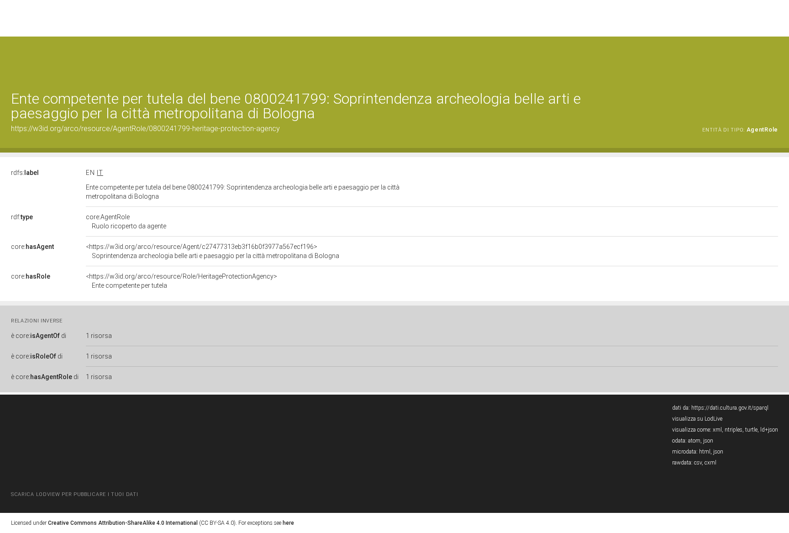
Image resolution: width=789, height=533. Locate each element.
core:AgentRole (126, 221)
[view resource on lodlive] (773, 59)
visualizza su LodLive (697, 419)
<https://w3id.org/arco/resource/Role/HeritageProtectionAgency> (181, 281)
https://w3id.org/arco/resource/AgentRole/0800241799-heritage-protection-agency (145, 128)
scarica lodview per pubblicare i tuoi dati (74, 494)
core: (32, 246)
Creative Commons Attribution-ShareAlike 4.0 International (123, 523)
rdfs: (25, 172)
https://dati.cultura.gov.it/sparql (729, 408)
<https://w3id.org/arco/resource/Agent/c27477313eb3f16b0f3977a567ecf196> (212, 251)
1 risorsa (99, 335)
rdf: (22, 217)
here (288, 523)
